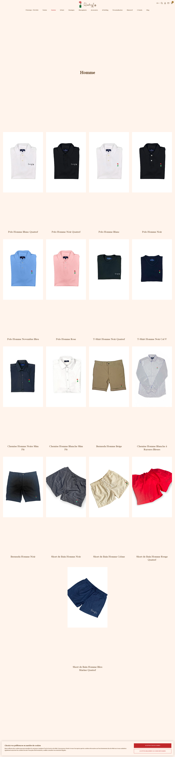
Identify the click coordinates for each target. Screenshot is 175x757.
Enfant (62, 10)
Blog (148, 10)
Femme (45, 10)
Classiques (71, 10)
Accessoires (94, 10)
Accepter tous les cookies (152, 745)
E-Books (139, 10)
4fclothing (105, 10)
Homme (53, 10)
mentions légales (61, 750)
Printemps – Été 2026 (32, 10)
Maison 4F (130, 10)
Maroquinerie (83, 10)
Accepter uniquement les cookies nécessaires (153, 751)
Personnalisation (118, 10)
